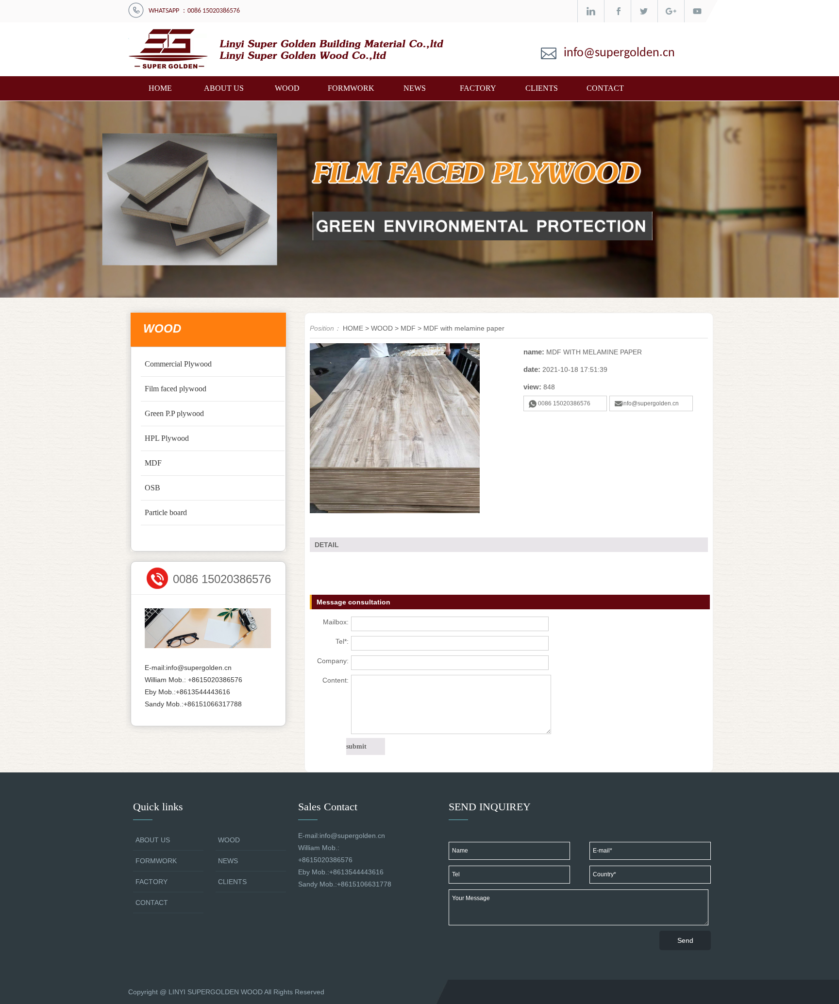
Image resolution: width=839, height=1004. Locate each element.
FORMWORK (351, 88)
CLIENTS (541, 88)
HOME (160, 88)
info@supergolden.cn (619, 53)
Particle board (166, 512)
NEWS (414, 88)
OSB (152, 488)
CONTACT (605, 88)
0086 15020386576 (564, 403)
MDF (153, 463)
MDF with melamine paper (463, 328)
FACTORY (478, 88)
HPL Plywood (167, 438)
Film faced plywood (175, 389)
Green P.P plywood (174, 413)
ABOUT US (224, 88)
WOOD (287, 88)
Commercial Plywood (178, 364)
